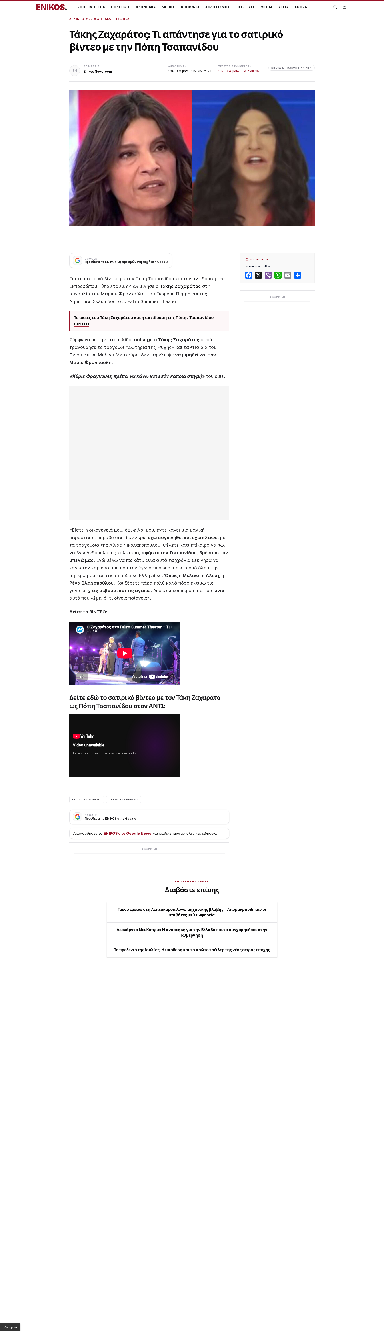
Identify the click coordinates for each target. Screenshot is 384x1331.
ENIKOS (51, 7)
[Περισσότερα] (319, 7)
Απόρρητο (10, 1327)
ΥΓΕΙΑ (283, 7)
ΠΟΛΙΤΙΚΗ (120, 7)
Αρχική (75, 18)
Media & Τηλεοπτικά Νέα (108, 18)
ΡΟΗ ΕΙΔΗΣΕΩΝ (91, 7)
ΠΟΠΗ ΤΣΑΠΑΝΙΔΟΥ (86, 799)
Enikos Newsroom (98, 71)
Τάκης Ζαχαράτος (180, 286)
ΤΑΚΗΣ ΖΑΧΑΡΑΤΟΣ (123, 799)
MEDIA (267, 7)
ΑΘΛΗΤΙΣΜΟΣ (217, 7)
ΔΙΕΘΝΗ (169, 7)
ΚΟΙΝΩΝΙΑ (190, 7)
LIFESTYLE (245, 7)
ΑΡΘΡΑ (301, 7)
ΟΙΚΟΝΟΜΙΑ (145, 7)
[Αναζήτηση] (335, 7)
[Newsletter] (344, 7)
